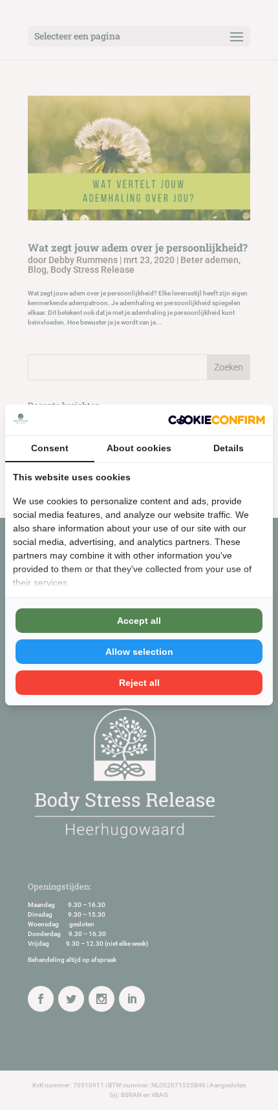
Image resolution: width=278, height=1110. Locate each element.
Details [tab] (228, 448)
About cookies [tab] (139, 448)
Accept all (139, 620)
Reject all (139, 683)
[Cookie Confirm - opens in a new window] (216, 420)
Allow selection (139, 651)
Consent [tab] (50, 448)
